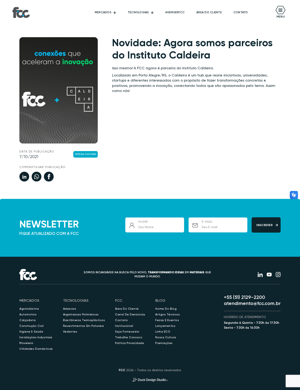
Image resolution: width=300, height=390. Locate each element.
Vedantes (70, 331)
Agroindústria (29, 308)
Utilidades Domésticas (36, 348)
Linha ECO (162, 331)
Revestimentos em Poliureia (83, 326)
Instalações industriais (35, 337)
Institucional (124, 326)
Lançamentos (165, 326)
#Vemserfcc (175, 12)
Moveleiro (26, 343)
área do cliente (209, 12)
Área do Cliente (127, 308)
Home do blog (166, 308)
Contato (240, 12)
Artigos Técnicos (167, 314)
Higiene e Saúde (31, 331)
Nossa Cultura (85, 154)
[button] (105, 12)
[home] (21, 12)
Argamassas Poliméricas (81, 314)
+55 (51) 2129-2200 (244, 297)
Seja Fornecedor (127, 331)
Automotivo (28, 314)
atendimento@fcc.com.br (252, 303)
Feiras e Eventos (167, 320)
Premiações (164, 343)
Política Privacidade (129, 343)
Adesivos (69, 308)
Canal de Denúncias (130, 314)
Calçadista (27, 320)
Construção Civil (31, 326)
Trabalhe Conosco (128, 337)
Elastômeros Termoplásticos (84, 320)
